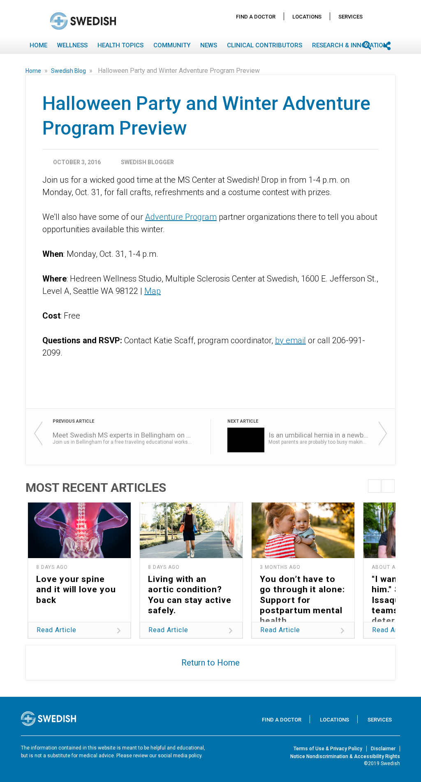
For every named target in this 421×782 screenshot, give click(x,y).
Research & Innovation (350, 45)
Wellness (72, 45)
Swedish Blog (69, 70)
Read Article (56, 630)
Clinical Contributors (264, 45)
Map (152, 291)
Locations (307, 17)
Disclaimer (383, 749)
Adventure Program (181, 217)
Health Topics (120, 45)
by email (290, 340)
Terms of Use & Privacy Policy (328, 749)
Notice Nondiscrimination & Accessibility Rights (345, 756)
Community (171, 45)
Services (350, 17)
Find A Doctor (255, 17)
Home (38, 45)
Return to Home (210, 663)
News (208, 45)
